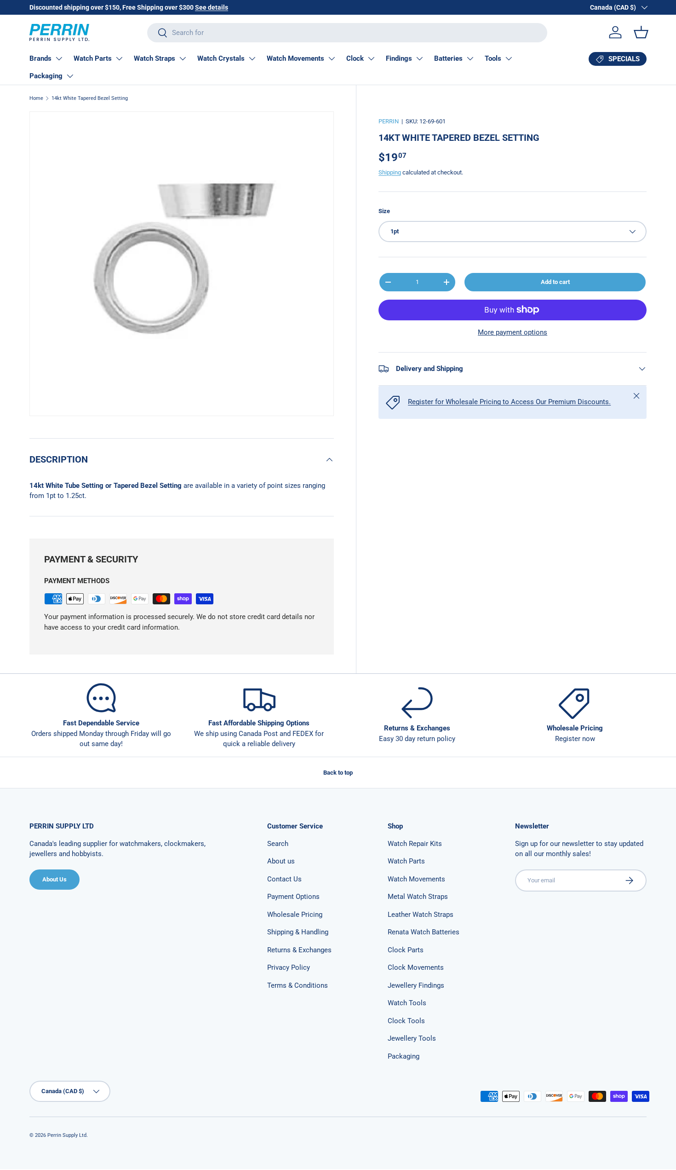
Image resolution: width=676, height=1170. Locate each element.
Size (384, 211)
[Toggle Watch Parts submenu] (119, 58)
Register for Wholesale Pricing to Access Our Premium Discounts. (509, 402)
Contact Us (284, 879)
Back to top (338, 772)
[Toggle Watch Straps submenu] (182, 58)
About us (281, 861)
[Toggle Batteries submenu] (469, 58)
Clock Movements (416, 967)
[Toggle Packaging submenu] (69, 75)
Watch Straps (154, 58)
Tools (493, 58)
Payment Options (293, 896)
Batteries (448, 58)
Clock (355, 58)
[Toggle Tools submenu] (508, 58)
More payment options (512, 332)
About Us (54, 879)
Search (277, 844)
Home (36, 98)
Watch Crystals (221, 58)
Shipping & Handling (297, 932)
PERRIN (388, 121)
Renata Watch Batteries (423, 932)
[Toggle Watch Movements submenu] (331, 58)
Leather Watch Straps (420, 914)
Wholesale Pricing (294, 914)
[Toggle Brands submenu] (58, 58)
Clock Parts (406, 950)
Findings (399, 58)
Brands (40, 58)
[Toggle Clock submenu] (371, 58)
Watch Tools (407, 1003)
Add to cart (555, 281)
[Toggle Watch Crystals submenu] (252, 58)
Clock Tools (406, 1021)
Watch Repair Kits (415, 844)
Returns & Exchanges (299, 950)
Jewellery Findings (416, 985)
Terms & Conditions (297, 985)
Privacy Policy (288, 967)
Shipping (389, 172)
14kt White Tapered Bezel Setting (90, 98)
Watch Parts (93, 58)
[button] (641, 32)
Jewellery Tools (412, 1038)
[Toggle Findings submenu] (419, 58)
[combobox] (347, 32)
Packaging (46, 76)
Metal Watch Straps (418, 896)
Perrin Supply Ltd (66, 1135)
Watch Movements (295, 58)
